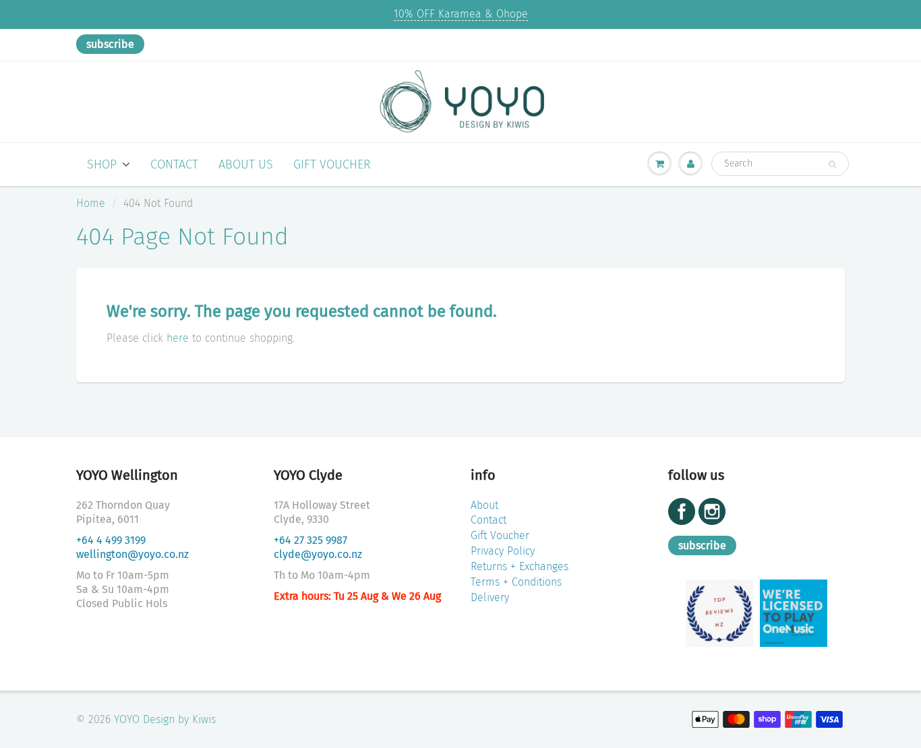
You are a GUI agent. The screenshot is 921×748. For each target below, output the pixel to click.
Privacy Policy (503, 550)
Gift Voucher (332, 164)
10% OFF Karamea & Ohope (461, 13)
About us (245, 164)
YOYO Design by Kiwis (165, 719)
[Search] (832, 164)
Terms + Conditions (516, 581)
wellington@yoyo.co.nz (132, 554)
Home (90, 203)
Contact (174, 164)
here (178, 338)
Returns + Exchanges (519, 566)
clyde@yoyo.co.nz (318, 554)
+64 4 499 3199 (111, 540)
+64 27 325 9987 (310, 540)
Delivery (490, 597)
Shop (102, 164)
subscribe (110, 44)
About (484, 505)
